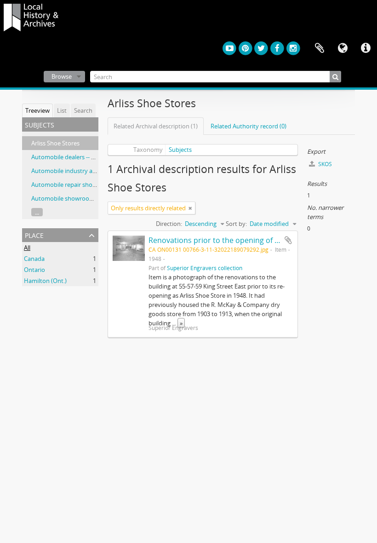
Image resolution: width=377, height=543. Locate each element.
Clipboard (319, 48)
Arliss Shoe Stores (55, 143)
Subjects (180, 149)
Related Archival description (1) (156, 126)
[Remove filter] (190, 208)
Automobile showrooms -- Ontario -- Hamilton (94, 198)
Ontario (34, 270)
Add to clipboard (288, 240)
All (27, 247)
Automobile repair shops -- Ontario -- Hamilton (95, 184)
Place (34, 234)
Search (83, 110)
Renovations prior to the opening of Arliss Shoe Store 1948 (250, 240)
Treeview (37, 110)
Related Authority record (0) (248, 126)
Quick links (365, 48)
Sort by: (236, 224)
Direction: (169, 224)
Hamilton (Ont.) (45, 281)
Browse (61, 76)
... (37, 212)
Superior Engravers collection (204, 268)
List (62, 110)
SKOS (324, 164)
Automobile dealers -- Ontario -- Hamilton (87, 157)
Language (342, 48)
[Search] (335, 76)
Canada (34, 258)
